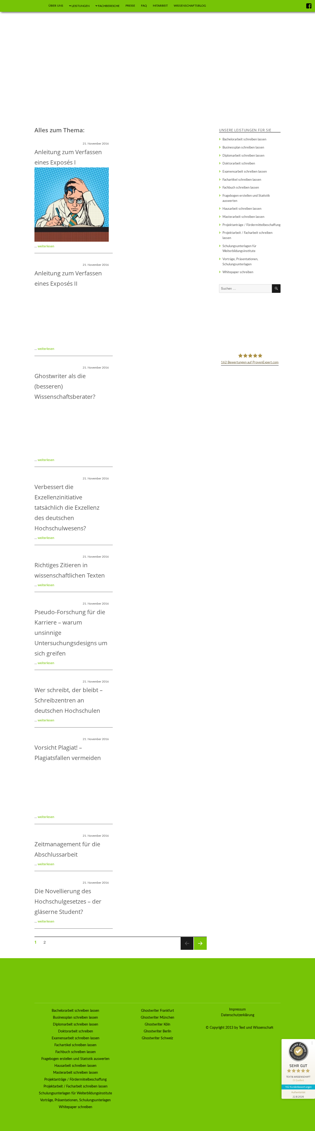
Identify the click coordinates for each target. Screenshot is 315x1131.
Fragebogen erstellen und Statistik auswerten (246, 198)
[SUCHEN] (276, 288)
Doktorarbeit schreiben (238, 163)
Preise (130, 5)
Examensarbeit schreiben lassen (244, 171)
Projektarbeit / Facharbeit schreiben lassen (247, 235)
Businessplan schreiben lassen (243, 147)
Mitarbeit (160, 5)
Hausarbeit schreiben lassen (241, 208)
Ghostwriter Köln (157, 1024)
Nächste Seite (200, 949)
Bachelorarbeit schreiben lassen (244, 139)
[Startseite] (39, 6)
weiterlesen (46, 246)
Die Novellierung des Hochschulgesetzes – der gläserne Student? (67, 901)
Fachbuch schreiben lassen (240, 187)
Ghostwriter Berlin (157, 1031)
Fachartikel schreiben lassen (241, 179)
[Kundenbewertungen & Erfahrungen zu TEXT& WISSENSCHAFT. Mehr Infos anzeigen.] (250, 322)
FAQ (144, 5)
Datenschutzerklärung (237, 1015)
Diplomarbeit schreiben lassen (243, 155)
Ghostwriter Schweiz (157, 1038)
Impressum (237, 1009)
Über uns (55, 5)
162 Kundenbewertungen (298, 1086)
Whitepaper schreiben (237, 272)
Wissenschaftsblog (190, 5)
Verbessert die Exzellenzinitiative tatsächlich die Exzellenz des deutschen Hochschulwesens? (66, 507)
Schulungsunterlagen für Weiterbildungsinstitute (239, 249)
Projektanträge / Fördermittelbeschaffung (251, 224)
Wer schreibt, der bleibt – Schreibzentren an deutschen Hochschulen (68, 700)
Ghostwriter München (157, 1017)
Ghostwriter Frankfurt (157, 1010)
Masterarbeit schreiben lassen (243, 216)
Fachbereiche (109, 5)
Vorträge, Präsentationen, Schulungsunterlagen (240, 262)
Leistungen (81, 5)
